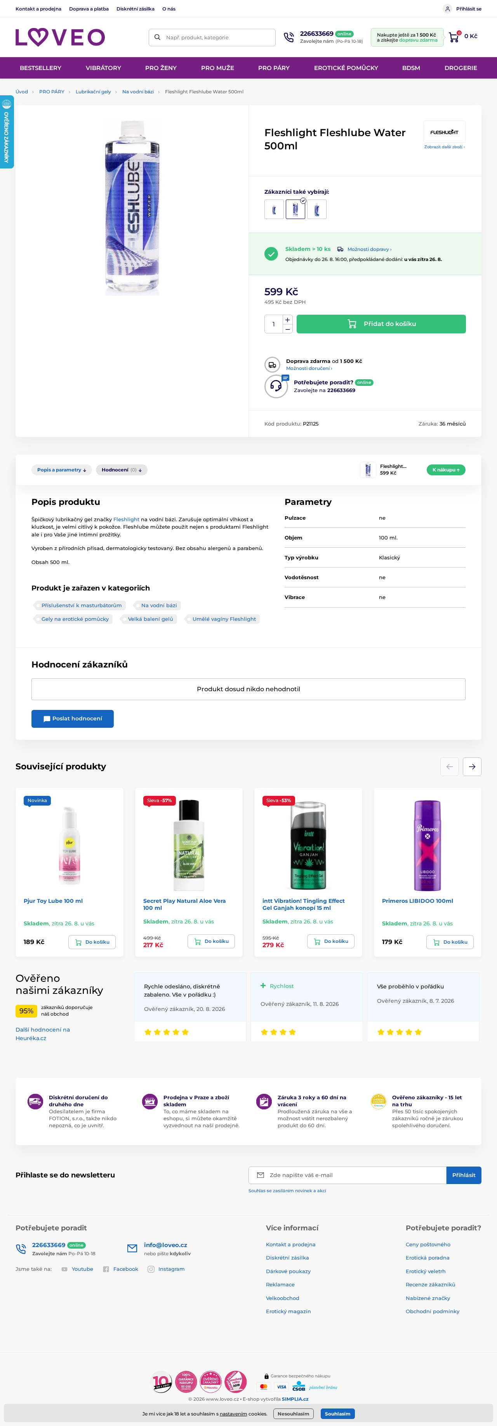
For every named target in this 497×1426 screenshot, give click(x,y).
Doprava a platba (89, 9)
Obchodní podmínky (432, 1311)
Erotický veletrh (426, 1271)
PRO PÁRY (51, 92)
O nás (169, 9)
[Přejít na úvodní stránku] (60, 37)
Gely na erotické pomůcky (75, 619)
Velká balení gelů (150, 619)
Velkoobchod (282, 1298)
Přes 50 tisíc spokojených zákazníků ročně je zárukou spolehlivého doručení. (427, 1118)
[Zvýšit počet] (287, 319)
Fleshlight (126, 519)
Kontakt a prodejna (38, 9)
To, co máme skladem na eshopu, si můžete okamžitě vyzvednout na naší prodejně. (201, 1118)
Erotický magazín (288, 1311)
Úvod (22, 92)
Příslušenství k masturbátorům (82, 605)
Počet (274, 324)
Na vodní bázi (138, 92)
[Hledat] (157, 37)
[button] (472, 766)
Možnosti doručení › (309, 368)
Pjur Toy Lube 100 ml (53, 900)
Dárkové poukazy (288, 1271)
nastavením (233, 1414)
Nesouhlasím (293, 1414)
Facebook (125, 1269)
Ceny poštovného (428, 1244)
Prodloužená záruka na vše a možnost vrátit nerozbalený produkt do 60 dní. (315, 1118)
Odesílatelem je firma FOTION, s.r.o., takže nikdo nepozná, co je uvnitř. (82, 1118)
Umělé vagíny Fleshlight (224, 619)
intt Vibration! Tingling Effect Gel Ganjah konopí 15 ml (303, 904)
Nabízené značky (428, 1298)
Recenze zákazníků (430, 1284)
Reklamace (280, 1284)
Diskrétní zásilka (135, 9)
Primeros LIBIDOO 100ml (417, 900)
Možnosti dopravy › (370, 249)
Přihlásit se (468, 9)
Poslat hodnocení (76, 718)
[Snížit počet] (287, 329)
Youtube (82, 1269)
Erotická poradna (428, 1257)
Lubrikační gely (93, 92)
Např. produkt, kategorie (197, 37)
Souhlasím (338, 1414)
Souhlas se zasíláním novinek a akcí (287, 1190)
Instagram (171, 1269)
